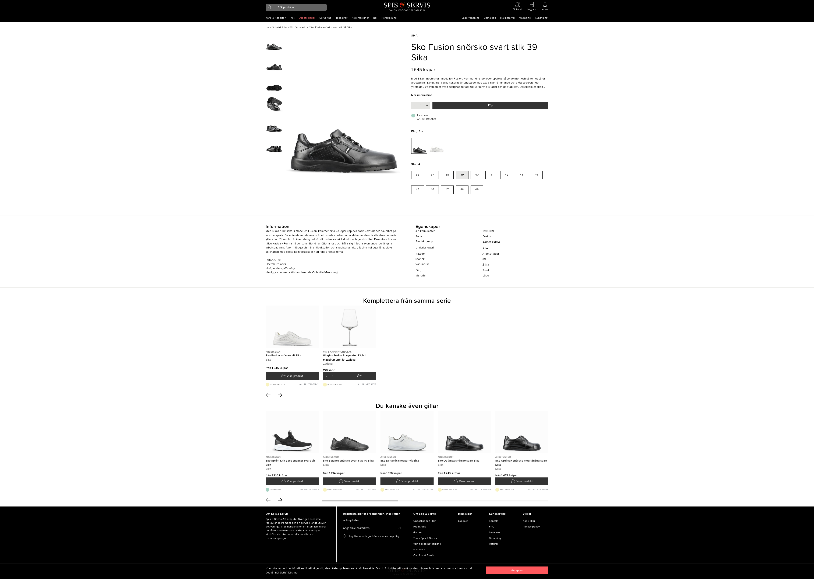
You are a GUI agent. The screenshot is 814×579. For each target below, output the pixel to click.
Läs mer (293, 572)
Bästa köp (490, 17)
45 (417, 189)
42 (506, 174)
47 (447, 189)
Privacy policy (531, 526)
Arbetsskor (491, 242)
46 (432, 189)
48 (462, 189)
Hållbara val (507, 17)
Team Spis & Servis (425, 538)
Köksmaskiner (360, 17)
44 (536, 174)
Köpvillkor (529, 520)
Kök (293, 17)
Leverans (494, 532)
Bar (375, 17)
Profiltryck (419, 526)
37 (432, 174)
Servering (325, 17)
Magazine (525, 17)
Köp (490, 105)
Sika (485, 265)
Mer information (421, 95)
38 (447, 174)
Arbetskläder (307, 17)
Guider (417, 532)
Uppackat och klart (424, 520)
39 (462, 174)
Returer (493, 543)
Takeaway (342, 17)
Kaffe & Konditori (276, 17)
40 (477, 174)
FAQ (492, 526)
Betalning (495, 538)
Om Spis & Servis (424, 555)
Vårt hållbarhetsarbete (427, 543)
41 (492, 174)
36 (417, 174)
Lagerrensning (471, 17)
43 (521, 174)
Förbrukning (389, 17)
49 (477, 189)
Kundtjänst (541, 17)
